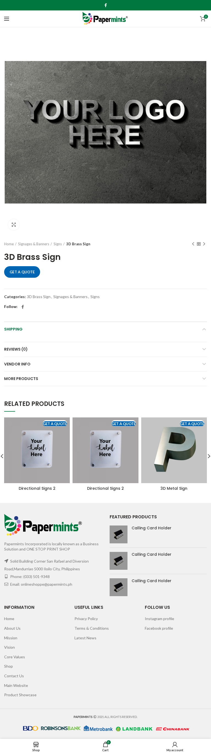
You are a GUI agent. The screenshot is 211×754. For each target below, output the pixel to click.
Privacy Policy (86, 618)
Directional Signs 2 (37, 488)
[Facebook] (106, 5)
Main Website (16, 685)
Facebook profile (159, 628)
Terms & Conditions (91, 628)
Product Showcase (20, 694)
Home (9, 244)
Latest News (85, 637)
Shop (8, 666)
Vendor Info (17, 364)
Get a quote (22, 272)
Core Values (14, 656)
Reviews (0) (16, 349)
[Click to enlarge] (13, 224)
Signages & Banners (33, 244)
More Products (21, 378)
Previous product (193, 244)
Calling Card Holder (151, 527)
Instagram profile (159, 618)
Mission (10, 637)
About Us (12, 628)
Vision (9, 647)
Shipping (13, 329)
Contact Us (14, 675)
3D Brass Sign (78, 244)
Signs (58, 244)
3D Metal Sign (173, 488)
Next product (204, 244)
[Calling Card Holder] (118, 534)
